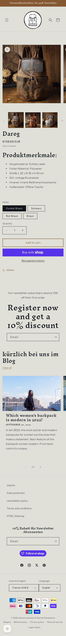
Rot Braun (12, 216)
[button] (6, 20)
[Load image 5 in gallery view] (32, 120)
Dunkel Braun (14, 208)
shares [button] (10, 270)
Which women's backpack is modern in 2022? (31, 417)
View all (7, 367)
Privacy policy (37, 622)
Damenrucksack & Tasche (31, 618)
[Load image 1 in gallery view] (16, 120)
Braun (30, 216)
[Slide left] (3, 121)
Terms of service (55, 622)
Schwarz (36, 208)
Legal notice (34, 627)
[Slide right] (62, 121)
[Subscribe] (55, 337)
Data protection (16, 492)
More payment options (33, 260)
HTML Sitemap (15, 516)
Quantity (7, 223)
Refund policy (20, 622)
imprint (11, 485)
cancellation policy (17, 500)
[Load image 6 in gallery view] (50, 120)
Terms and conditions (19, 508)
